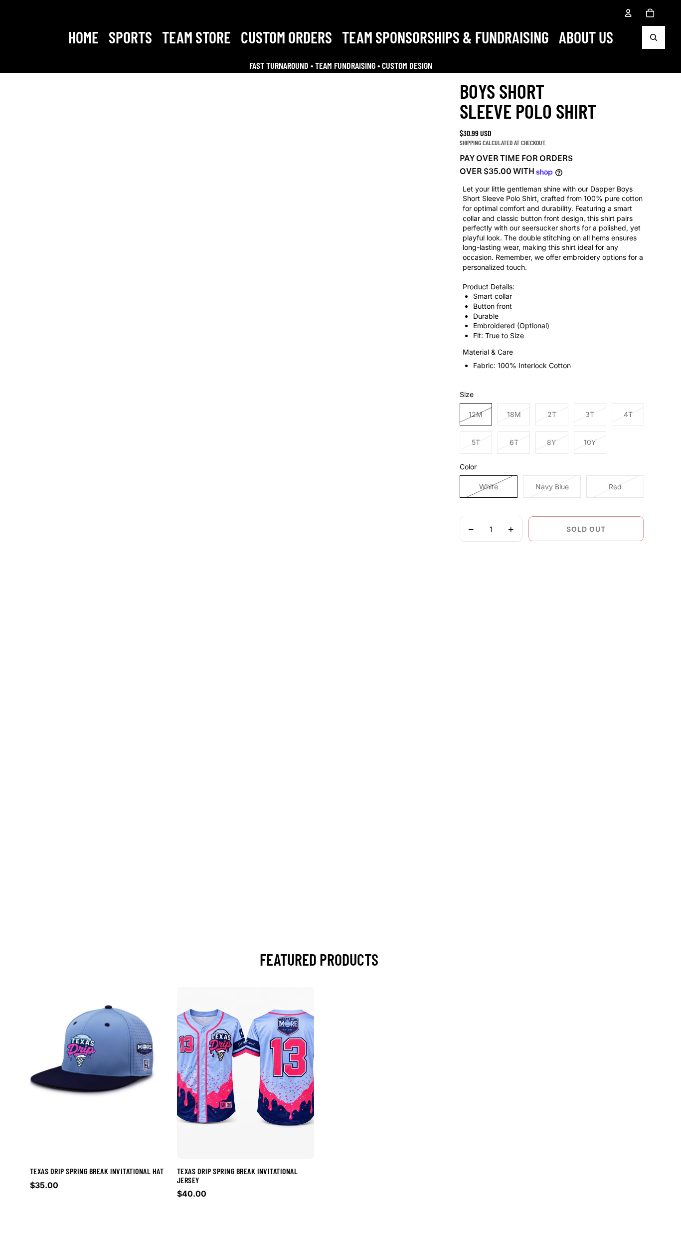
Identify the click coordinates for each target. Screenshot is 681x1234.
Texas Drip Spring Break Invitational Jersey (237, 1175)
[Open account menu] (628, 13)
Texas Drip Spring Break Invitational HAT (97, 1171)
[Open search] (653, 37)
